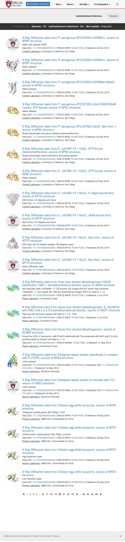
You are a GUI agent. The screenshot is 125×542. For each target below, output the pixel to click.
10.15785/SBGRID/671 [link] (44, 114)
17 (47, 494)
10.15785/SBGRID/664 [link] (44, 269)
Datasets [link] (113, 16)
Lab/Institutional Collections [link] (89, 16)
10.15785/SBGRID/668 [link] (44, 181)
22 (68, 494)
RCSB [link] (74, 47)
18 (51, 494)
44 (88, 494)
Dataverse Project (29, 536)
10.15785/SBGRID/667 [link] (44, 203)
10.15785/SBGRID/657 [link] (44, 437)
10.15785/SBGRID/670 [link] (44, 136)
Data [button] (59, 4)
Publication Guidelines (39, 3)
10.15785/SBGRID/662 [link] (44, 317)
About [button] (71, 4)
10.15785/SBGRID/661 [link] (44, 342)
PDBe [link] (81, 47)
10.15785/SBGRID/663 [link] (44, 295)
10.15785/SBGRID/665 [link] (44, 247)
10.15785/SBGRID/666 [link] (44, 225)
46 (96, 494)
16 (43, 494)
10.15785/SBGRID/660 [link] (44, 364)
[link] (71, 39)
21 (64, 494)
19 (55, 494)
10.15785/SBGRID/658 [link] (44, 415)
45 (92, 494)
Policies (55, 536)
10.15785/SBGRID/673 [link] (44, 70)
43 (83, 494)
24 (77, 494)
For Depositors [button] (102, 4)
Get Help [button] (84, 4)
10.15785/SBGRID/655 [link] (44, 482)
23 (72, 494)
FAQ (41, 536)
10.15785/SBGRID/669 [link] (44, 158)
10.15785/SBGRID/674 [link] (44, 47)
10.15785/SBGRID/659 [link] (44, 390)
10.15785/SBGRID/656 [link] (44, 459)
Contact (47, 536)
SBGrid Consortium (12, 536)
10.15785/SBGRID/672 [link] (44, 92)
